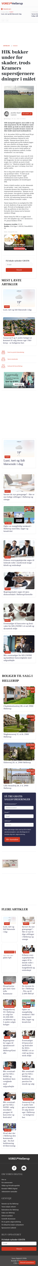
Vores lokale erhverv (9, 1207)
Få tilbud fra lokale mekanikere (13, 1225)
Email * (7, 812)
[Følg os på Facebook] (14, 1168)
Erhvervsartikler (7, 1216)
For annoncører (7, 1183)
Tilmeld (19, 270)
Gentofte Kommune (8, 1219)
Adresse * (7, 821)
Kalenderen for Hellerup (10, 1210)
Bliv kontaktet (12, 839)
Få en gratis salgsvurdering (11, 1222)
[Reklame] (19, 243)
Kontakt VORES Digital (9, 1189)
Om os (4, 1180)
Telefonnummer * (10, 804)
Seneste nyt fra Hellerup (10, 1204)
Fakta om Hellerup (8, 1213)
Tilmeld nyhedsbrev (27, 1263)
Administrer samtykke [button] (9, 1192)
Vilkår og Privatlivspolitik (11, 1186)
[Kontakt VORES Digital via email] (23, 1168)
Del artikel (25, 114)
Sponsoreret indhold (9, 1228)
